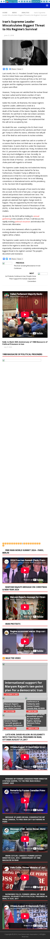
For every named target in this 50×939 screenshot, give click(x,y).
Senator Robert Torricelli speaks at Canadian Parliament (13, 723)
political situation (22, 221)
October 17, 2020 (12, 694)
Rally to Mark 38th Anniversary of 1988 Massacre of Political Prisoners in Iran (24, 343)
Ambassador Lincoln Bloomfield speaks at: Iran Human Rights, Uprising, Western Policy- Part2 (36, 719)
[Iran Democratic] (25, 1)
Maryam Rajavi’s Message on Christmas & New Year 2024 (24, 588)
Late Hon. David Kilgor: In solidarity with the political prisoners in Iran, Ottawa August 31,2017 (23, 737)
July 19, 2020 (10, 711)
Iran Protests (12, 624)
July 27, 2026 (8, 347)
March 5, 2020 (10, 728)
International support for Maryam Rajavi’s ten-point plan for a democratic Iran (24, 686)
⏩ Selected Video (11, 658)
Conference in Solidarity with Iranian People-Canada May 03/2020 (36, 704)
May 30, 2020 (32, 711)
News (14, 12)
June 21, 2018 (9, 35)
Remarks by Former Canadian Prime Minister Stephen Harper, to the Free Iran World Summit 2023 (24, 781)
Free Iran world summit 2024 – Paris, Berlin (23, 551)
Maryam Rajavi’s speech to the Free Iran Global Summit (12, 706)
